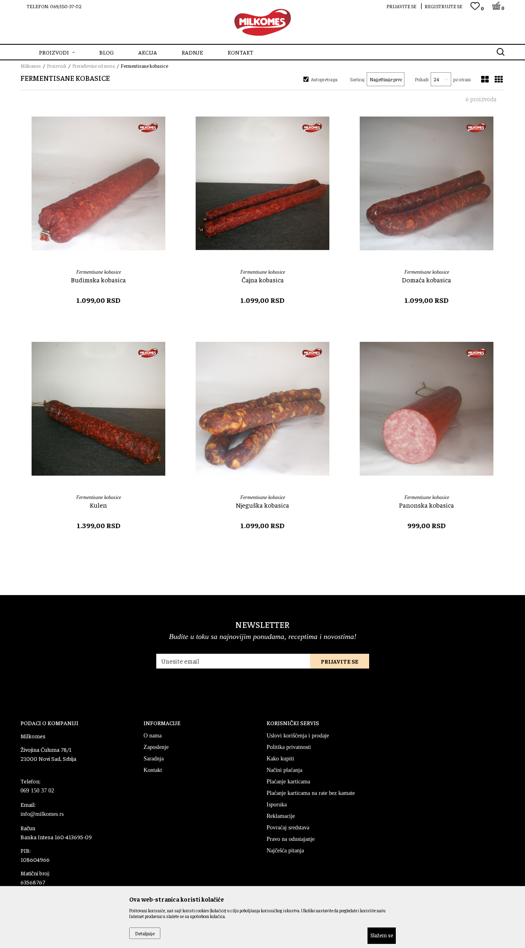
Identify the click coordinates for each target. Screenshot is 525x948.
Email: (118, 463)
